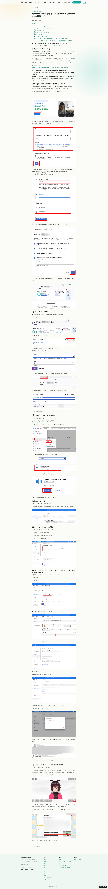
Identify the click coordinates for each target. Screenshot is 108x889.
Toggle (33, 23)
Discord (22, 867)
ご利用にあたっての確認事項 (64, 867)
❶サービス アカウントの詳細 (40, 36)
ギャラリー (44, 2)
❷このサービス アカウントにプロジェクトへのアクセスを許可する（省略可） (51, 38)
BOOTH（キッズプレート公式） (27, 869)
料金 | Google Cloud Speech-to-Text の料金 (42, 422)
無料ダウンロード (76, 2)
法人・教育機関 (67, 2)
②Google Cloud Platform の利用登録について (44, 28)
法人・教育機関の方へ (48, 877)
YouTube (29, 867)
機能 (35, 2)
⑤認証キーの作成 (38, 34)
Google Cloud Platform (39, 94)
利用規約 (60, 859)
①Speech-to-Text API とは (40, 26)
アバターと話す (103, 886)
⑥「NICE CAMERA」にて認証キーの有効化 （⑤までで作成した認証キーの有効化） (53, 40)
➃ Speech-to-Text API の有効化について (43, 32)
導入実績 (49, 2)
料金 (53, 2)
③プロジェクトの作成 (39, 30)
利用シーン (39, 2)
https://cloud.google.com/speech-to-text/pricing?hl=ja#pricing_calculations (50, 67)
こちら (52, 45)
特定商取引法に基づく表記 (64, 865)
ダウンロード (46, 873)
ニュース (60, 2)
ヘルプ (56, 2)
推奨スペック (46, 875)
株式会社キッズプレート (79, 859)
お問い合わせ (46, 879)
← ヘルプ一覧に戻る (36, 7)
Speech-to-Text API (41, 58)
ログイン (84, 2)
